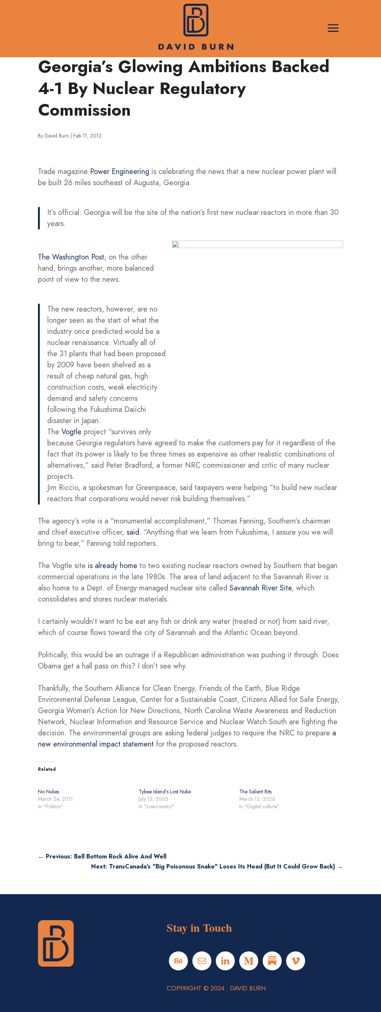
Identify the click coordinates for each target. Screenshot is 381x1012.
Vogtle (71, 431)
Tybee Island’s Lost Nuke (165, 791)
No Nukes (48, 791)
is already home (112, 565)
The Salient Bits (255, 791)
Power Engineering (119, 171)
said (133, 532)
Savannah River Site (261, 588)
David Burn (57, 135)
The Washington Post (71, 257)
